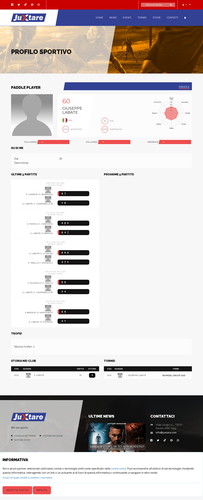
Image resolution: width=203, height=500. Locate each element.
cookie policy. (119, 468)
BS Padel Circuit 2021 (174, 375)
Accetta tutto (17, 490)
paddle (184, 86)
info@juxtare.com (166, 432)
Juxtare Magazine (53, 436)
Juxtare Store (22, 440)
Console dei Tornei (25, 436)
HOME (99, 17)
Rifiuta (42, 490)
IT (186, 4)
